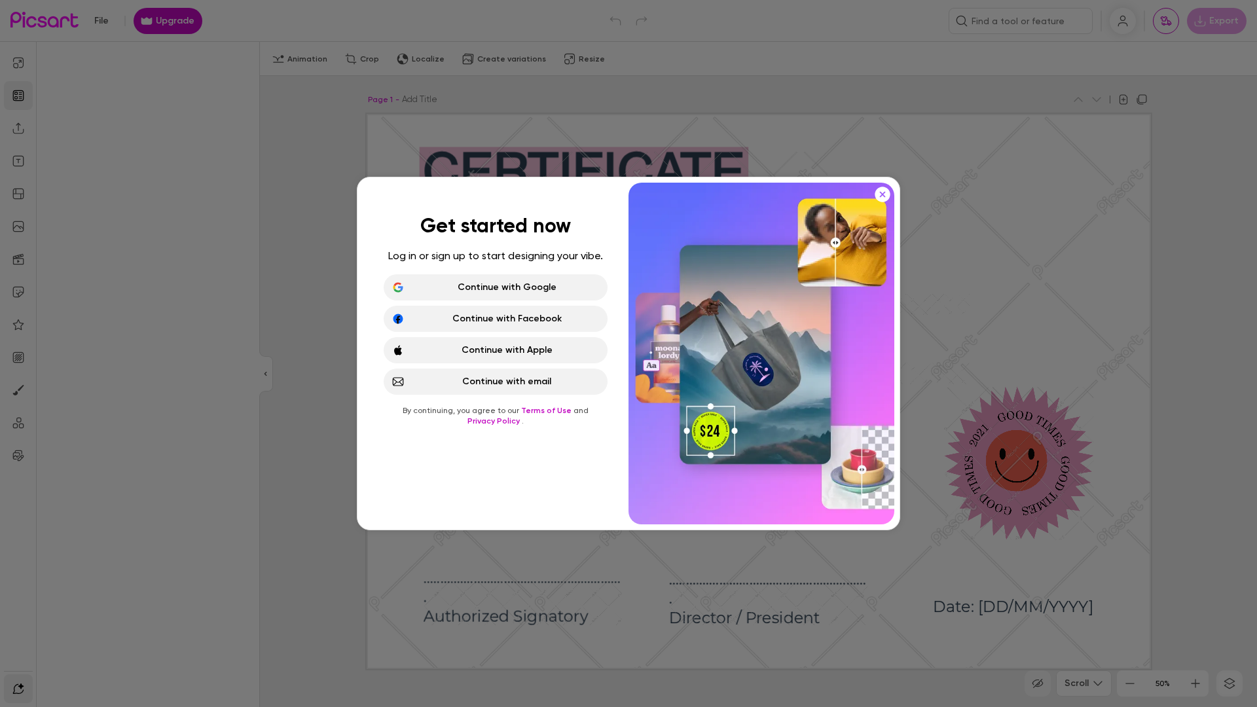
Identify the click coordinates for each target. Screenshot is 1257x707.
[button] (628, 353)
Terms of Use (547, 410)
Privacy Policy (494, 421)
